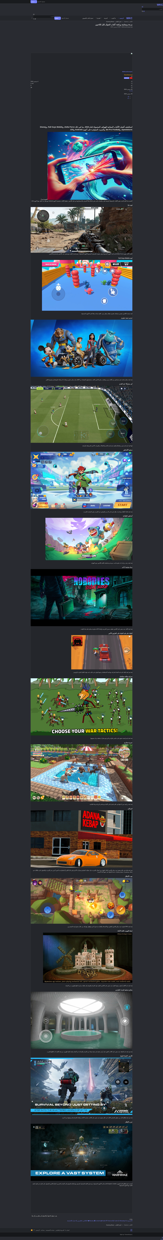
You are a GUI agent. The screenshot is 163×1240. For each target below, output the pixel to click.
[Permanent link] (69, 130)
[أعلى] (34, 1230)
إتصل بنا (67, 1230)
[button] (118, 18)
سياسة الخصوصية (50, 1230)
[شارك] (131, 91)
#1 (130, 91)
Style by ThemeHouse (126, 1234)
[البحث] (144, 11)
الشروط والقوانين (60, 1230)
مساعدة (43, 1230)
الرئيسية (38, 1230)
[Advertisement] (81, 41)
